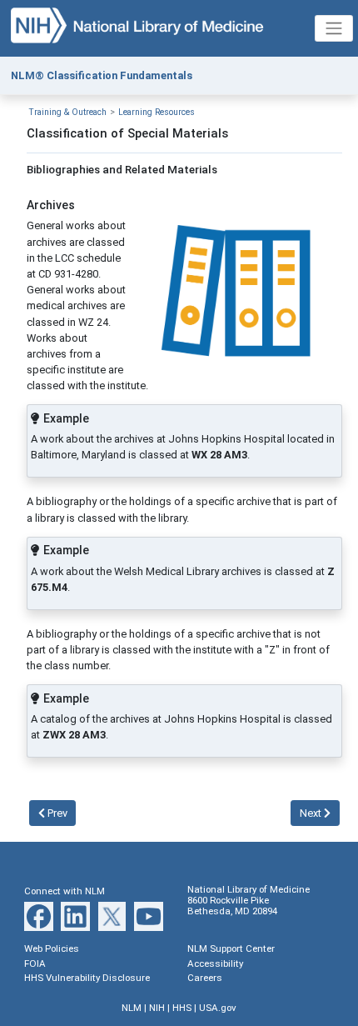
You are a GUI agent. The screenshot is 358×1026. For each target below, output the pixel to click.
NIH (157, 1007)
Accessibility (215, 963)
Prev (56, 813)
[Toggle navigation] (333, 28)
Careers (204, 977)
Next (312, 813)
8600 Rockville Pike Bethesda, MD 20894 (232, 905)
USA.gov (217, 1007)
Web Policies (51, 948)
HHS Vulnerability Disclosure (87, 977)
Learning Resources (156, 112)
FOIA (35, 963)
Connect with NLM (64, 891)
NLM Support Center (231, 948)
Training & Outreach (67, 112)
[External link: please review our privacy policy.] (38, 915)
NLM (132, 1007)
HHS (181, 1007)
